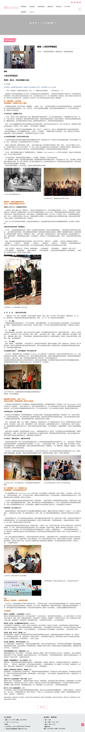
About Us (31, 12)
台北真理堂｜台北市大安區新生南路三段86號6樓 (17, 726)
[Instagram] (80, 2)
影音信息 (58, 6)
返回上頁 (42, 707)
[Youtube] (77, 2)
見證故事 (32, 6)
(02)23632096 (12, 719)
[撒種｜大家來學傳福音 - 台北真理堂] (11, 7)
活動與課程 (41, 6)
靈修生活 (50, 6)
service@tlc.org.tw (14, 722)
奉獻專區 (23, 12)
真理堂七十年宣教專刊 (34, 27)
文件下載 (67, 6)
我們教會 (23, 6)
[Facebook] (74, 2)
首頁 (25, 27)
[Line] (72, 2)
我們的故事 (44, 27)
